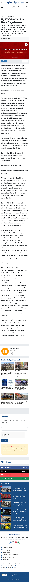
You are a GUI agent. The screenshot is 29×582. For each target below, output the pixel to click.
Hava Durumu (6, 549)
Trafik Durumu (6, 552)
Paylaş (4, 60)
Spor (23, 565)
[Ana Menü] (1, 2)
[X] (13, 542)
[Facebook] (10, 542)
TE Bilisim (12, 350)
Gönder (4, 440)
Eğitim (14, 7)
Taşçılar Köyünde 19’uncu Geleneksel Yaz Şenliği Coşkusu (20, 389)
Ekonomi (20, 7)
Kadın (4, 567)
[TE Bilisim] (5, 351)
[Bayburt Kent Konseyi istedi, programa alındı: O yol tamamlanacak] (21, 396)
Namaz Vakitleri (7, 550)
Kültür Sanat (6, 565)
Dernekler (11, 16)
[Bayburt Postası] (14, 2)
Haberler (3, 16)
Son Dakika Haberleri (8, 557)
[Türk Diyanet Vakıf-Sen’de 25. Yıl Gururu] (7, 382)
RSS (5, 575)
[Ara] (27, 2)
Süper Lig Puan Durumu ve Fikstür (11, 554)
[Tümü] (27, 462)
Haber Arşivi (6, 559)
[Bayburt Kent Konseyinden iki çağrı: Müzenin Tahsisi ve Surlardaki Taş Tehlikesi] (7, 366)
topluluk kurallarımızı (15, 446)
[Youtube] (16, 542)
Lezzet (9, 567)
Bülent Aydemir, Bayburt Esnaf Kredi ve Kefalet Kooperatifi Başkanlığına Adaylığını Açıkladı (21, 373)
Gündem (7, 7)
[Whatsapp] (18, 542)
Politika (11, 564)
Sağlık (18, 565)
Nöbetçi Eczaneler (7, 547)
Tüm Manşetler (7, 556)
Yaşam (12, 565)
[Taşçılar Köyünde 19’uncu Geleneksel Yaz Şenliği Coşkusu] (21, 382)
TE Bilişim (18, 579)
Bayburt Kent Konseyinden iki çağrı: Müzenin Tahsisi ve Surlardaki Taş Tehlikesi (7, 373)
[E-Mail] (11, 353)
